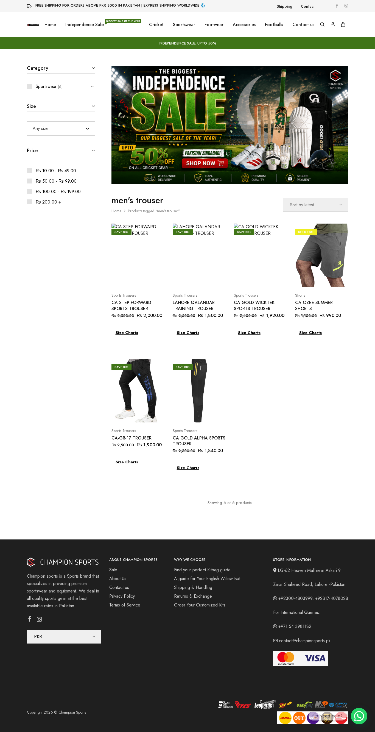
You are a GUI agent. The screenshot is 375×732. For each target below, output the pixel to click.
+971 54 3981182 (294, 626)
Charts (131, 333)
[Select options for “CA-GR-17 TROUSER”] (130, 414)
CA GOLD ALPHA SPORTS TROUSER (199, 441)
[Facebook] (30, 620)
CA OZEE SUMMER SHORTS (314, 305)
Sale (113, 570)
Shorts (300, 295)
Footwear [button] (214, 25)
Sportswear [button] (184, 25)
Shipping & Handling (193, 587)
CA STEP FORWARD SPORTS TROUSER (131, 305)
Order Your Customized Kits (199, 605)
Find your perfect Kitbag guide (202, 570)
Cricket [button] (156, 25)
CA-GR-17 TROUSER (131, 438)
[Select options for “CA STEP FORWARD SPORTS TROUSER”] (130, 278)
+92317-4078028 (331, 598)
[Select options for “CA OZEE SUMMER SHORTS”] (314, 278)
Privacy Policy (122, 596)
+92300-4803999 (295, 598)
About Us (117, 578)
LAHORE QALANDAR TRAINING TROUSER (194, 305)
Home (50, 25)
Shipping (284, 6)
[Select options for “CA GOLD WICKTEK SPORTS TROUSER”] (253, 278)
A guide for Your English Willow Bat (207, 578)
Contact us (303, 25)
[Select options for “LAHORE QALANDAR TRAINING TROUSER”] (192, 278)
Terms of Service (124, 605)
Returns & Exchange (193, 596)
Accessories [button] (244, 25)
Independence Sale (102, 25)
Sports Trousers (123, 295)
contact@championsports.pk (305, 641)
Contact (308, 6)
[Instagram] (39, 620)
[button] (359, 716)
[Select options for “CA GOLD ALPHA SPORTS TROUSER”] (192, 414)
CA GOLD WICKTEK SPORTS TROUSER (254, 305)
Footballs (274, 25)
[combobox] (61, 128)
